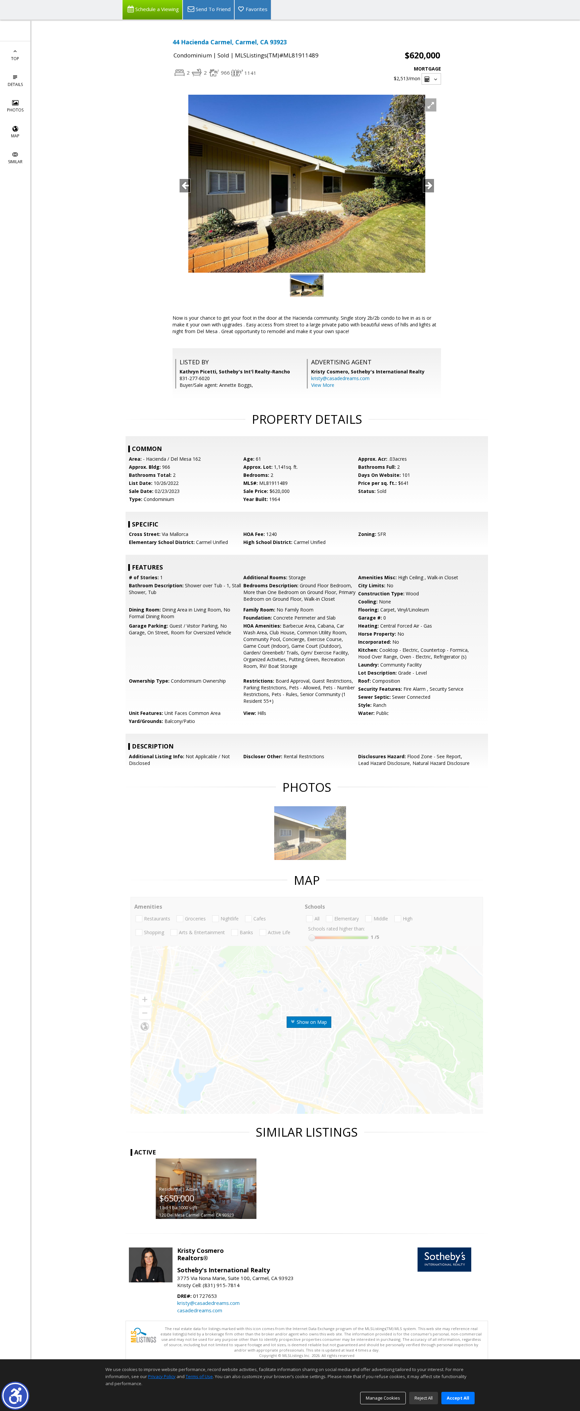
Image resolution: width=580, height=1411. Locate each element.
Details (15, 84)
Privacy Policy (162, 1376)
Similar (15, 162)
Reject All (424, 1398)
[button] (15, 1396)
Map (15, 136)
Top (15, 58)
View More (322, 385)
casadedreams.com (199, 1310)
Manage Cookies (383, 1398)
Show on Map (311, 1022)
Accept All (458, 1398)
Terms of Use (199, 1376)
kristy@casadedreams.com (340, 378)
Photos (15, 110)
